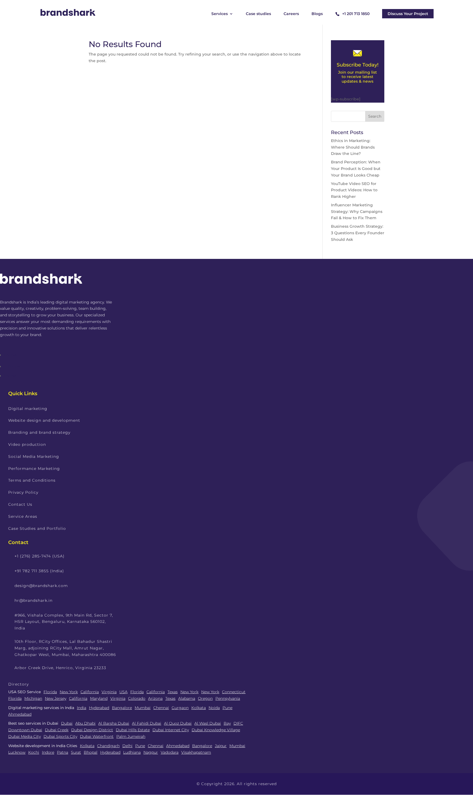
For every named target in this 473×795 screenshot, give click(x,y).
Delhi (127, 745)
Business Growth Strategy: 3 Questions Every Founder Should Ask (357, 233)
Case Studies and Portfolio (37, 528)
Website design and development (44, 420)
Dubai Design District (92, 729)
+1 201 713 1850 (356, 13)
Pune (227, 707)
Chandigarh (108, 745)
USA (123, 691)
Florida (50, 691)
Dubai (67, 723)
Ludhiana (132, 752)
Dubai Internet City (170, 729)
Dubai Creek (56, 729)
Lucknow (16, 752)
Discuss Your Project (408, 13)
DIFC (238, 723)
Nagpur (150, 752)
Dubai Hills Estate (133, 729)
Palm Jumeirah (130, 736)
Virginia (109, 691)
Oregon (205, 698)
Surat (76, 752)
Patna (62, 752)
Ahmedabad (19, 714)
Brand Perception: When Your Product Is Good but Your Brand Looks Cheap (355, 169)
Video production (27, 444)
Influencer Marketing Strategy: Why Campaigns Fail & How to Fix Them (356, 212)
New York (69, 691)
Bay (227, 723)
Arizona (155, 698)
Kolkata (198, 707)
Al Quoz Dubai (178, 723)
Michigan (33, 698)
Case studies (258, 14)
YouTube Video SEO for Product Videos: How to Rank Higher (354, 190)
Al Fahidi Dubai (146, 723)
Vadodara (169, 752)
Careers (291, 14)
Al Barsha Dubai (113, 723)
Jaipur (221, 745)
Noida (214, 707)
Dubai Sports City (60, 736)
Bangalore (122, 707)
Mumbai (143, 707)
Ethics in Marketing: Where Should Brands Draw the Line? (353, 147)
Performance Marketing (34, 468)
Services (219, 14)
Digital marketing (27, 408)
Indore (48, 752)
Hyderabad (99, 707)
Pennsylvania (227, 698)
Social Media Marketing (33, 456)
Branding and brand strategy (39, 432)
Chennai (161, 707)
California (89, 691)
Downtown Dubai (25, 729)
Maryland (99, 698)
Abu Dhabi (85, 723)
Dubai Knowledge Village (216, 729)
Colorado (136, 698)
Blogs (317, 14)
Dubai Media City (24, 736)
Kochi (33, 752)
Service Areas (22, 516)
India (81, 707)
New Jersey (55, 698)
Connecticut (234, 691)
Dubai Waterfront (97, 736)
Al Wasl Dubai (207, 723)
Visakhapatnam (196, 752)
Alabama (186, 698)
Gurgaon (180, 707)
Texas (173, 691)
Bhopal (90, 752)
